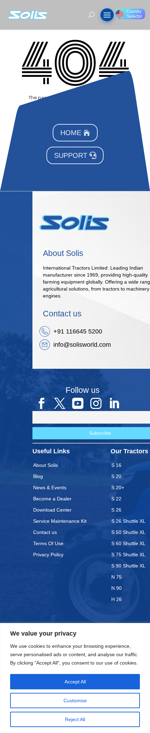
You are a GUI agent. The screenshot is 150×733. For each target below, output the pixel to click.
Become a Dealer (52, 498)
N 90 (116, 588)
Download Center (52, 510)
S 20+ (117, 487)
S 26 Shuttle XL (128, 521)
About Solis (45, 465)
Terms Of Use (48, 543)
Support (70, 155)
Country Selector (134, 14)
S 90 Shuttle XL (128, 566)
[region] (75, 678)
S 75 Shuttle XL (128, 554)
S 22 (116, 498)
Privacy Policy (48, 554)
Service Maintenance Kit (60, 521)
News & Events (49, 487)
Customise (75, 700)
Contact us (45, 532)
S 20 (116, 476)
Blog (38, 476)
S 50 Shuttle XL (128, 532)
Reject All (75, 719)
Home (70, 133)
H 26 (116, 599)
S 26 (116, 510)
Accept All (75, 681)
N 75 (116, 577)
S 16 (116, 465)
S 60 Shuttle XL (128, 543)
